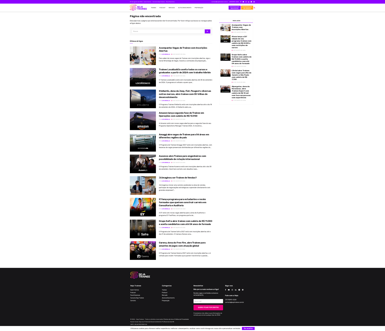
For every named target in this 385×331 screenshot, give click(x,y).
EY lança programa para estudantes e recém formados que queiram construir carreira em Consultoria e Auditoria (182, 202)
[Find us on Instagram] (246, 2)
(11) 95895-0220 (230, 300)
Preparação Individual (235, 7)
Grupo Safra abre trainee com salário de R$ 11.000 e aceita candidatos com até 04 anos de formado (241, 59)
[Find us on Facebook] (240, 2)
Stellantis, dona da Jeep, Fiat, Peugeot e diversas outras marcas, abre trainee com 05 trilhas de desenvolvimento (185, 94)
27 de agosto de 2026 (178, 76)
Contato (133, 300)
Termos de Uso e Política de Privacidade (176, 319)
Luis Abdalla (166, 54)
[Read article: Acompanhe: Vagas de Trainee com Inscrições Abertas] (143, 55)
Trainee (153, 7)
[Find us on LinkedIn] (248, 2)
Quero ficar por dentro (208, 307)
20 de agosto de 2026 (178, 209)
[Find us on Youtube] (243, 2)
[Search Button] (254, 8)
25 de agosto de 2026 (178, 100)
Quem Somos (147, 2)
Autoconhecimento (184, 7)
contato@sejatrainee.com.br (219, 2)
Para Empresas (170, 2)
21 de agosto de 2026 (178, 181)
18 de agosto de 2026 (178, 227)
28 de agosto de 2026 (178, 54)
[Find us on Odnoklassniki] (254, 2)
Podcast (162, 7)
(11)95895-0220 (234, 2)
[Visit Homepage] (137, 8)
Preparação (199, 7)
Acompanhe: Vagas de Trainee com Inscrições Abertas (241, 27)
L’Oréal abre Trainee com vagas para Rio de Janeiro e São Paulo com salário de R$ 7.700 (241, 75)
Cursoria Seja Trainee (158, 2)
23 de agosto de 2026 (178, 141)
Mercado (172, 7)
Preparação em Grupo (247, 7)
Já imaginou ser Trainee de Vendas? (178, 177)
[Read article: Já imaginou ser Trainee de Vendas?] (143, 185)
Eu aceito (248, 328)
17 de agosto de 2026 (178, 249)
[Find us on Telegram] (251, 2)
